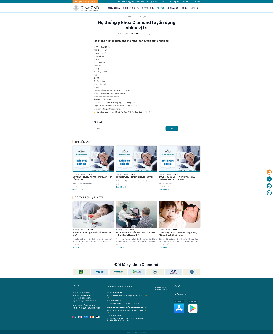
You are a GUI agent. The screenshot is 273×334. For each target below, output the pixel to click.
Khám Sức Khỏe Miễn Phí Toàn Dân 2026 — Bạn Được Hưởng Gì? (135, 233)
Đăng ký (185, 2)
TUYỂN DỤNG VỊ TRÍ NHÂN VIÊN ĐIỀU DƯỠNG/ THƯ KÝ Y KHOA (177, 178)
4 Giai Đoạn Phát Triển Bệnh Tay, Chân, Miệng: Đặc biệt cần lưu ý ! (178, 233)
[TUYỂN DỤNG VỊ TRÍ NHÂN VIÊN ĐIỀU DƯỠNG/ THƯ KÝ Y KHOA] (179, 159)
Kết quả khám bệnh (190, 8)
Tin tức (129, 17)
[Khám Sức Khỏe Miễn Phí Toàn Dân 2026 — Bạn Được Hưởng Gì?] (136, 214)
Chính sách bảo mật (160, 287)
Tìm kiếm (196, 2)
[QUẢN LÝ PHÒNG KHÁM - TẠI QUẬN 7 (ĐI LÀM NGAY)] (93, 159)
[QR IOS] (180, 308)
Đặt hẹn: (158, 2)
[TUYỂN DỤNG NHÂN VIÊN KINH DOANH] (136, 159)
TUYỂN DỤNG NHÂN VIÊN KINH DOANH (135, 177)
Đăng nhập (176, 2)
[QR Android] (194, 308)
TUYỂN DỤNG (141, 17)
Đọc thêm (77, 189)
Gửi (172, 128)
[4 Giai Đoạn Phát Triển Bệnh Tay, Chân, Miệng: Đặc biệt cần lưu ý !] (179, 214)
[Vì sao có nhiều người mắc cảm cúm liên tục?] (93, 214)
